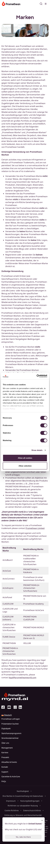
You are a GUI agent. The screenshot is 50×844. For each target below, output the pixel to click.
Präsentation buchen (10, 723)
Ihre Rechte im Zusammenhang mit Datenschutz (23, 796)
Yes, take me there (23, 837)
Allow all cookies (25, 458)
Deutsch (8, 715)
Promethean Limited (35, 528)
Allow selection (25, 466)
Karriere (4, 752)
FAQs (3, 781)
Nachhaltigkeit (23, 791)
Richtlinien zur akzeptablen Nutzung (23, 805)
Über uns (5, 743)
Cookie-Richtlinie (12, 810)
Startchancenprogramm (11, 733)
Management (7, 748)
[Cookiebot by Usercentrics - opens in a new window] (36, 376)
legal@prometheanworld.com (22, 677)
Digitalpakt (6, 728)
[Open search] (41, 3)
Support (4, 772)
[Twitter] (10, 707)
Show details (36, 450)
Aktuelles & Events (9, 762)
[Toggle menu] (46, 3)
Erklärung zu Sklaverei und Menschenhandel (23, 815)
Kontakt (4, 767)
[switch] (43, 425)
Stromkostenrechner (10, 738)
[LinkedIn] (21, 707)
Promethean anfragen (10, 719)
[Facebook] (4, 707)
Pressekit (5, 757)
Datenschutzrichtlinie (32, 810)
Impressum (11, 801)
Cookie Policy (9, 409)
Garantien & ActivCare (10, 776)
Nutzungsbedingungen (29, 801)
